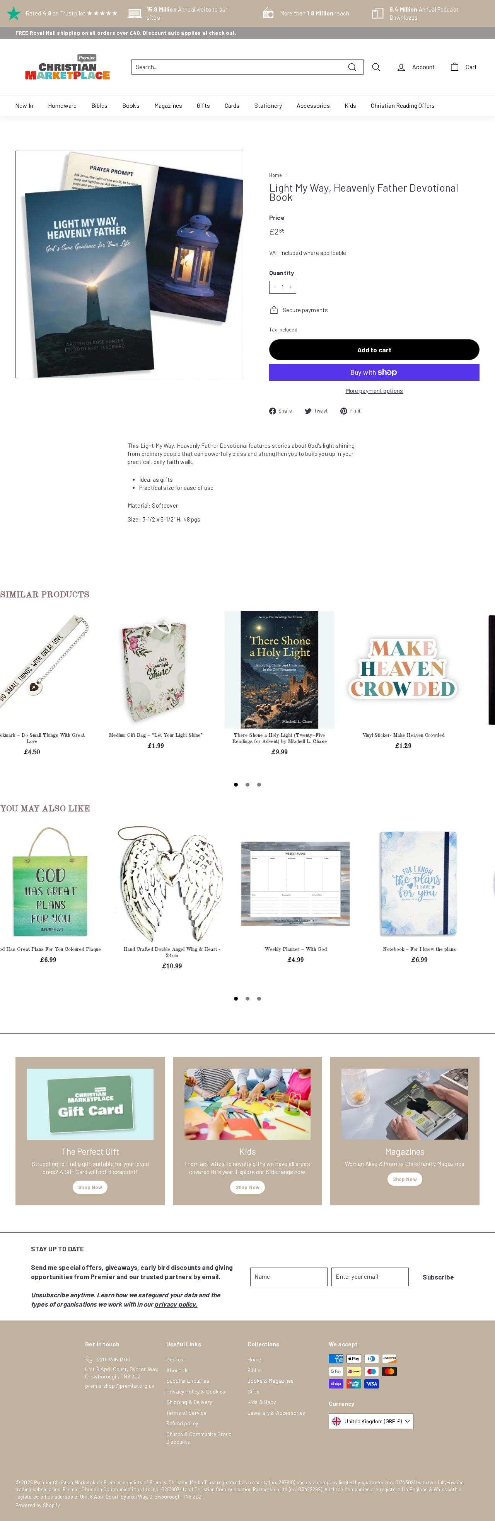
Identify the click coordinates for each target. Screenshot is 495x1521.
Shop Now (90, 1187)
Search (174, 1359)
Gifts (203, 105)
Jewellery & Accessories (276, 1412)
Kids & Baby (262, 1402)
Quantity (281, 272)
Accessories (313, 105)
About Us (177, 1370)
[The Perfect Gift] (90, 1104)
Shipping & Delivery (189, 1402)
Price (277, 217)
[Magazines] (404, 1104)
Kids (351, 105)
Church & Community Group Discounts (199, 1438)
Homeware (62, 105)
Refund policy (182, 1423)
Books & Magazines (271, 1380)
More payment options (374, 390)
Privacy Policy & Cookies (195, 1391)
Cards (232, 105)
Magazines (168, 105)
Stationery (268, 105)
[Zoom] (129, 264)
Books (131, 105)
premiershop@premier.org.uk (119, 1385)
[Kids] (247, 1104)
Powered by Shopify (37, 1505)
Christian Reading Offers (403, 105)
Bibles (99, 105)
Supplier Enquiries (187, 1380)
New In (24, 105)
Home (275, 175)
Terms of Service (186, 1412)
